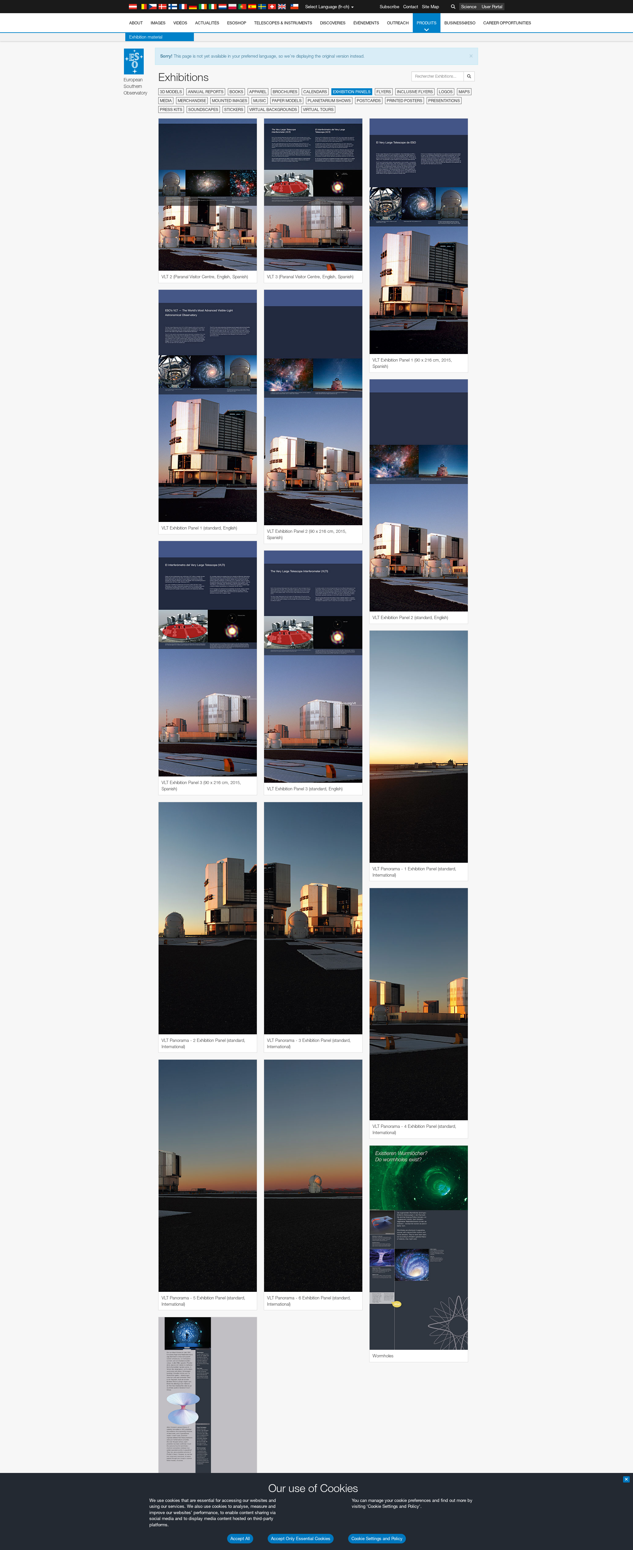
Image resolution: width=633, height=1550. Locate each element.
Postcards (369, 100)
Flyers (384, 91)
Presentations (444, 100)
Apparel (258, 91)
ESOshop (236, 22)
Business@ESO (459, 22)
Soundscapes (203, 109)
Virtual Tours (318, 109)
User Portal (492, 6)
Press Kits (171, 109)
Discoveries (333, 22)
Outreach (398, 22)
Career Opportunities (507, 22)
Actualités (207, 22)
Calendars (315, 91)
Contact (410, 6)
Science (468, 6)
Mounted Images (229, 100)
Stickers (233, 109)
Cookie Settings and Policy (377, 1538)
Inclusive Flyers (415, 91)
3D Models (171, 91)
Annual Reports (206, 91)
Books (236, 91)
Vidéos (180, 22)
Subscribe (389, 6)
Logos (446, 91)
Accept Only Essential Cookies (300, 1538)
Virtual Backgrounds (273, 109)
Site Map (430, 6)
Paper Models (287, 100)
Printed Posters (404, 100)
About (136, 22)
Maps (464, 91)
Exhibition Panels (352, 91)
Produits (427, 22)
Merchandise (192, 100)
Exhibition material (145, 37)
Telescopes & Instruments (283, 22)
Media (166, 100)
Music (259, 100)
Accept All (240, 1538)
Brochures (285, 91)
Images (158, 22)
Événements (366, 22)
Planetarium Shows (329, 100)
